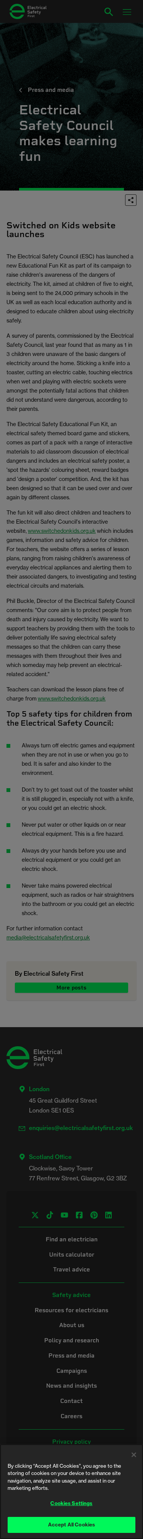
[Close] (133, 1454)
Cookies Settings (71, 1503)
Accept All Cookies (71, 1524)
